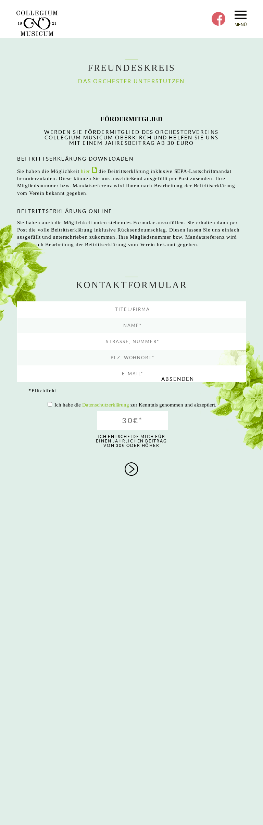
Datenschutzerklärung (105, 405)
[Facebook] (218, 24)
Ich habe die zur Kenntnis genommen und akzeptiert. (135, 405)
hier (86, 171)
